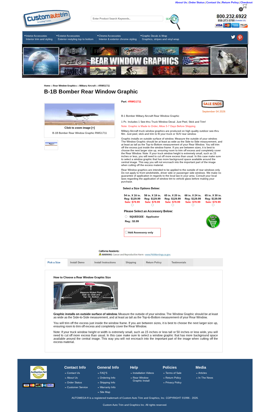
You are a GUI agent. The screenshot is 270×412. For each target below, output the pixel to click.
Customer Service (77, 387)
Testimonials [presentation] (179, 262)
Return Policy (230, 2)
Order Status (197, 2)
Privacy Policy (173, 382)
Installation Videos (143, 372)
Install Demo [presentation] (77, 262)
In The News (205, 377)
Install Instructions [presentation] (105, 262)
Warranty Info (108, 387)
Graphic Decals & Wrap (160, 38)
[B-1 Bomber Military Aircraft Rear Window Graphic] (79, 114)
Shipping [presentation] (131, 262)
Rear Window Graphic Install (141, 379)
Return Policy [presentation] (153, 262)
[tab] (56, 263)
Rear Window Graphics (65, 85)
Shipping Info (107, 382)
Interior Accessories (39, 38)
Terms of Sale (173, 372)
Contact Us (213, 2)
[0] (245, 7)
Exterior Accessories (75, 38)
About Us (181, 2)
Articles (202, 372)
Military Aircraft (87, 85)
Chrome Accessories (118, 38)
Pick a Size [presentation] (54, 262)
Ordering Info (107, 377)
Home (47, 85)
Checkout (246, 2)
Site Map (105, 392)
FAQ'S (103, 372)
